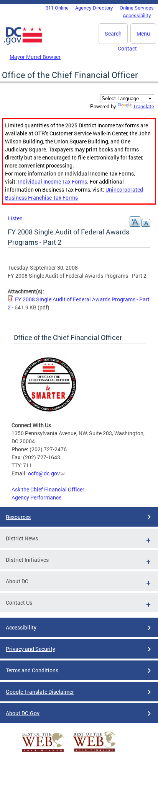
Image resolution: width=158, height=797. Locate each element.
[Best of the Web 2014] (43, 752)
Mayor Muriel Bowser (35, 56)
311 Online (57, 7)
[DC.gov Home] (23, 43)
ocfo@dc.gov (44, 473)
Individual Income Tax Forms (52, 181)
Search (113, 33)
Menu (143, 33)
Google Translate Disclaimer (40, 691)
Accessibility (137, 15)
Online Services (137, 7)
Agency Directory (94, 7)
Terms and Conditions (32, 670)
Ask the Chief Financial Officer (48, 489)
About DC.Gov (23, 713)
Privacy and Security (30, 648)
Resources (18, 516)
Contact (127, 48)
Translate (143, 106)
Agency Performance (36, 497)
